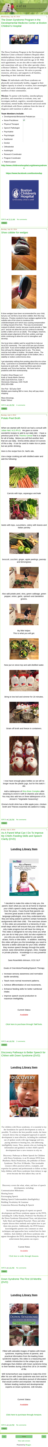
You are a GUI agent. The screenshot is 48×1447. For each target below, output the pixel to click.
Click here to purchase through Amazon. (24, 1415)
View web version (24, 1441)
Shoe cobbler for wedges (14, 232)
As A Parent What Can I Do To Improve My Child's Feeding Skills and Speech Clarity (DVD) (22, 835)
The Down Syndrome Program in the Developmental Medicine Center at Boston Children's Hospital (24, 22)
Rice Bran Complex (31, 791)
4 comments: (20, 405)
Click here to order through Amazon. (24, 1256)
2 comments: (20, 1041)
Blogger (28, 1445)
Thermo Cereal (25, 436)
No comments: (22, 219)
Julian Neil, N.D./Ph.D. (11, 430)
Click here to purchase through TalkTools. (24, 1024)
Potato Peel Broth (10, 418)
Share (4, 223)
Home (24, 1436)
